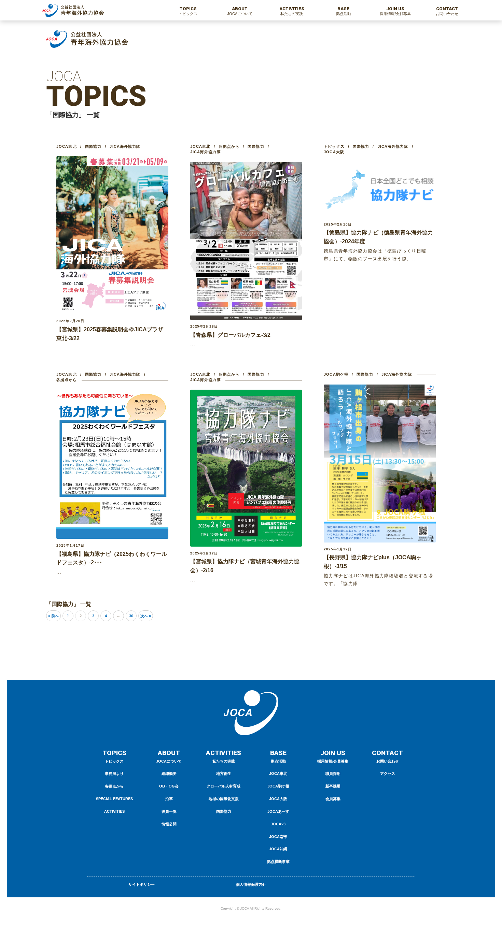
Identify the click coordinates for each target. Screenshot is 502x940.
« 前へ (53, 616)
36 (131, 616)
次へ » (145, 616)
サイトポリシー (141, 884)
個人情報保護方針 (251, 884)
